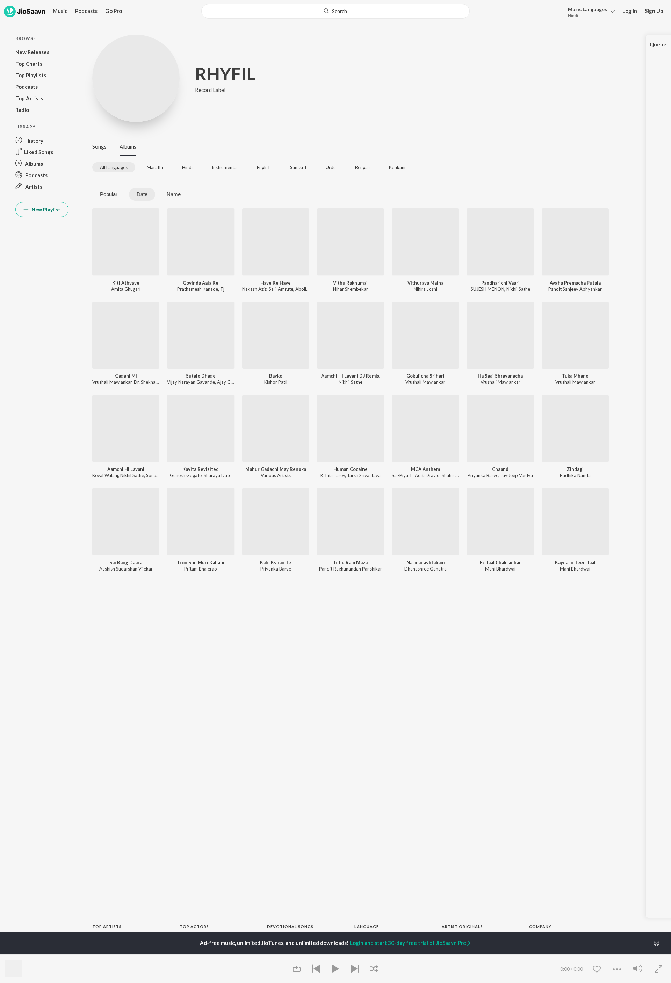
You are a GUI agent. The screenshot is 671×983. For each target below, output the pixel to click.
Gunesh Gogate (186, 475)
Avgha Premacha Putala (575, 283)
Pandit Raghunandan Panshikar (350, 569)
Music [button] (60, 11)
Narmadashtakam (425, 562)
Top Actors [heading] (194, 926)
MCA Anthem (425, 469)
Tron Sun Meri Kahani (200, 562)
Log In (629, 11)
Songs (99, 146)
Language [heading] (366, 926)
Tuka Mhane (575, 376)
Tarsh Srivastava (364, 475)
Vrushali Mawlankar (112, 382)
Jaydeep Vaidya (516, 475)
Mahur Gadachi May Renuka (275, 469)
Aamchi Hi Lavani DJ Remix (350, 376)
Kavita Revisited (200, 469)
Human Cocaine (350, 469)
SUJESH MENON (487, 289)
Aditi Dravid (427, 475)
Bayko (275, 376)
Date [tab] (142, 194)
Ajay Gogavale (232, 382)
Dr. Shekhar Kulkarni (154, 382)
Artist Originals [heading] (462, 926)
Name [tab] (174, 194)
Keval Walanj (105, 475)
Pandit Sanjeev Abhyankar (575, 289)
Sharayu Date (217, 475)
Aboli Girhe (306, 289)
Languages (587, 9)
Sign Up (654, 11)
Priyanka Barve (483, 475)
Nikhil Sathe (518, 289)
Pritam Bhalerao (200, 569)
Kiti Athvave (125, 283)
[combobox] (335, 11)
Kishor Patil (275, 382)
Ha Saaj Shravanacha (500, 376)
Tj (222, 289)
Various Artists (276, 475)
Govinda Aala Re (200, 283)
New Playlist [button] (45, 210)
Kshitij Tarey (332, 475)
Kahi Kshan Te (275, 562)
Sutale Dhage (201, 376)
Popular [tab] (108, 194)
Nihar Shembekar (350, 289)
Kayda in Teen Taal (575, 562)
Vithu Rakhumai (350, 283)
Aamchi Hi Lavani (125, 469)
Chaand (500, 469)
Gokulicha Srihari (425, 376)
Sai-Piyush (402, 475)
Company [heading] (540, 926)
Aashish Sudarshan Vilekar (126, 569)
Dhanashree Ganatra (425, 569)
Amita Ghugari (125, 289)
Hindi (573, 15)
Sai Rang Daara (125, 562)
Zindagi (575, 469)
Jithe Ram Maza (350, 562)
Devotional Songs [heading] (290, 926)
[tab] (113, 167)
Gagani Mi (126, 376)
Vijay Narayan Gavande (191, 382)
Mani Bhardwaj (500, 569)
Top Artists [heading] (107, 926)
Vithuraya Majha (425, 283)
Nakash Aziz (254, 289)
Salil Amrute (281, 289)
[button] (589, 12)
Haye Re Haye (275, 283)
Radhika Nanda (575, 475)
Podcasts (86, 11)
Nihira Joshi (425, 289)
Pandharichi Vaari (500, 283)
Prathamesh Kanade (197, 289)
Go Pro (113, 11)
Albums (128, 146)
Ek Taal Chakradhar (500, 562)
